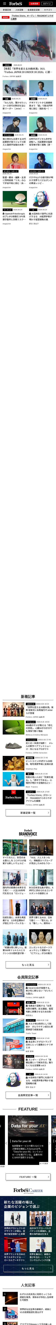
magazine (7, 113)
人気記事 (19, 9)
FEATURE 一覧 (28, 1177)
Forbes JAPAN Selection (36, 753)
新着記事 (7, 9)
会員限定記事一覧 (28, 1095)
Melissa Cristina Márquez (37, 735)
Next (49, 1143)
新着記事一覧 (28, 812)
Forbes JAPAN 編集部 (12, 76)
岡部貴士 (29, 1015)
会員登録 (34, 3)
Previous (6, 1143)
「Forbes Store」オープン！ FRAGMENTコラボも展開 (32, 17)
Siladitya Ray (31, 769)
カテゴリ (48, 9)
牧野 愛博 (30, 1051)
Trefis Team (31, 1033)
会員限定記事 (34, 9)
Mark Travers (32, 787)
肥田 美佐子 (34, 224)
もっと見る (28, 965)
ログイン (47, 3)
